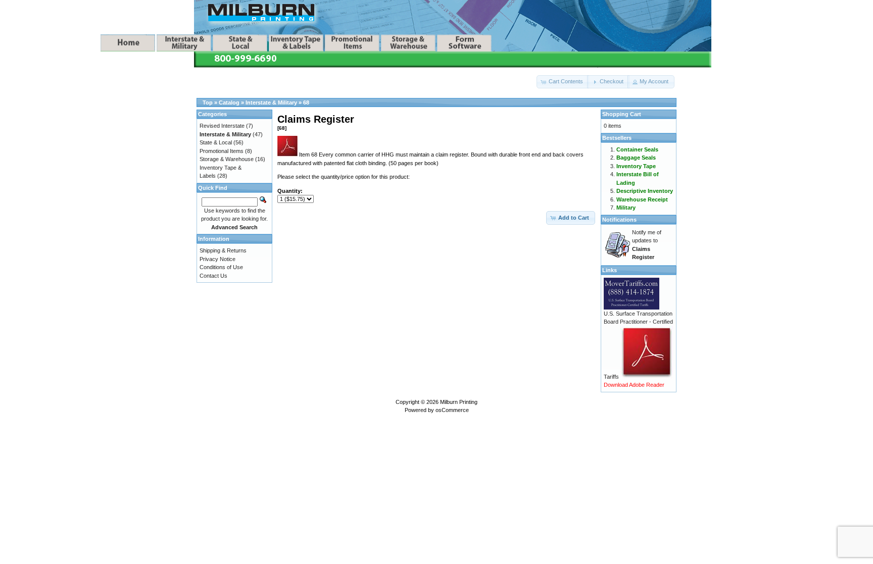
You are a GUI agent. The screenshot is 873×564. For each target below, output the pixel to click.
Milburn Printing (458, 402)
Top (208, 102)
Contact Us (213, 276)
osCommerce (452, 410)
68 (306, 102)
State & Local (216, 142)
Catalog (229, 102)
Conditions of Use (221, 267)
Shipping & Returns (223, 250)
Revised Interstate (222, 126)
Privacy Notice (217, 259)
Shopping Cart (621, 114)
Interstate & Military (271, 102)
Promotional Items (222, 151)
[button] (563, 81)
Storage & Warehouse (227, 159)
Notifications (619, 220)
